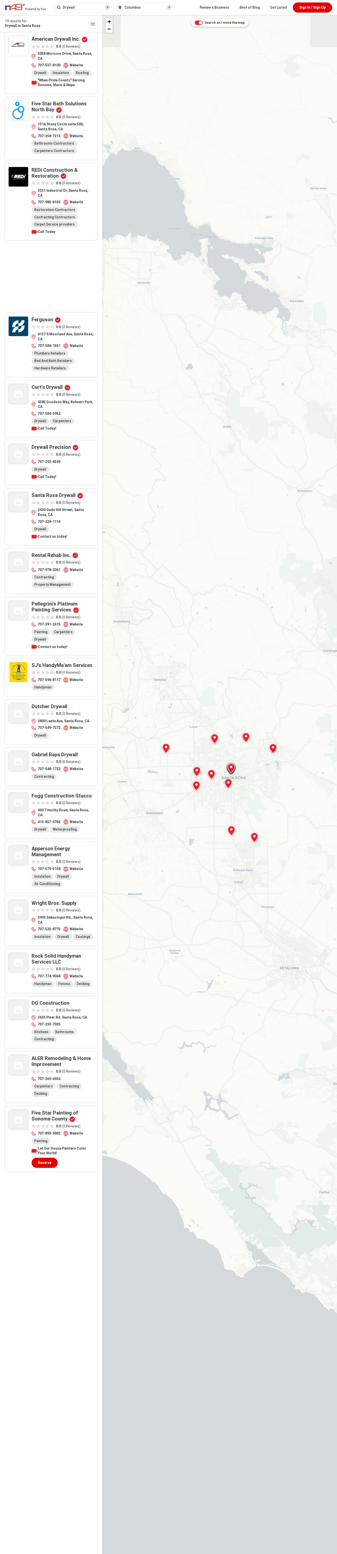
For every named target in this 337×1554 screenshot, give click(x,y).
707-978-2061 (49, 570)
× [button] (108, 7)
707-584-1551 (49, 346)
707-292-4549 (49, 462)
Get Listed (278, 7)
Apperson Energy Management (51, 851)
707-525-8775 (49, 929)
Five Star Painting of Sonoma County (55, 1116)
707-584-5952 (49, 414)
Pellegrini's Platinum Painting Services (54, 607)
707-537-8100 (49, 65)
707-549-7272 (49, 728)
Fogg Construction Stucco (62, 796)
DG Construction (50, 1003)
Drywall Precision (51, 447)
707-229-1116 (49, 522)
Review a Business (214, 7)
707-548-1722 (49, 769)
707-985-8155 (49, 202)
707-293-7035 (49, 1024)
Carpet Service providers (54, 224)
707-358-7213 (49, 136)
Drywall (40, 73)
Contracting (44, 577)
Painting (40, 632)
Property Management (52, 585)
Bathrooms (64, 1032)
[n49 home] (92, 24)
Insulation (61, 73)
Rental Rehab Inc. (51, 555)
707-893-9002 (49, 1133)
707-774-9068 (49, 976)
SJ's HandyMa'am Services (62, 665)
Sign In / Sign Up (312, 7)
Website (76, 65)
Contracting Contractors (54, 217)
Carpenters (62, 421)
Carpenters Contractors (54, 151)
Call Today (46, 232)
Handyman (43, 687)
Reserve (44, 1163)
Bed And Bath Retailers (53, 361)
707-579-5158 (49, 869)
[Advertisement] (51, 278)
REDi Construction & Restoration (55, 173)
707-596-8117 (49, 680)
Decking (83, 984)
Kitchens (41, 1032)
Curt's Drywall (47, 387)
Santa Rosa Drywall (53, 495)
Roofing (82, 73)
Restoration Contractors (54, 210)
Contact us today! (52, 536)
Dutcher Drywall (49, 706)
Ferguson (42, 319)
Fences (64, 984)
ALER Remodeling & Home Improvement (61, 1061)
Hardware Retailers (50, 368)
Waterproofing (65, 829)
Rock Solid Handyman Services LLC (56, 959)
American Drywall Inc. (56, 39)
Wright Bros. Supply (54, 903)
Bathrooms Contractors (54, 143)
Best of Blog (250, 7)
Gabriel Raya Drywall (55, 755)
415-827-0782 (49, 822)
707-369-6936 (49, 1079)
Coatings (83, 937)
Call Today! (47, 428)
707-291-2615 (49, 624)
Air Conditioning (47, 884)
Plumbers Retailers (49, 353)
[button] (273, 749)
